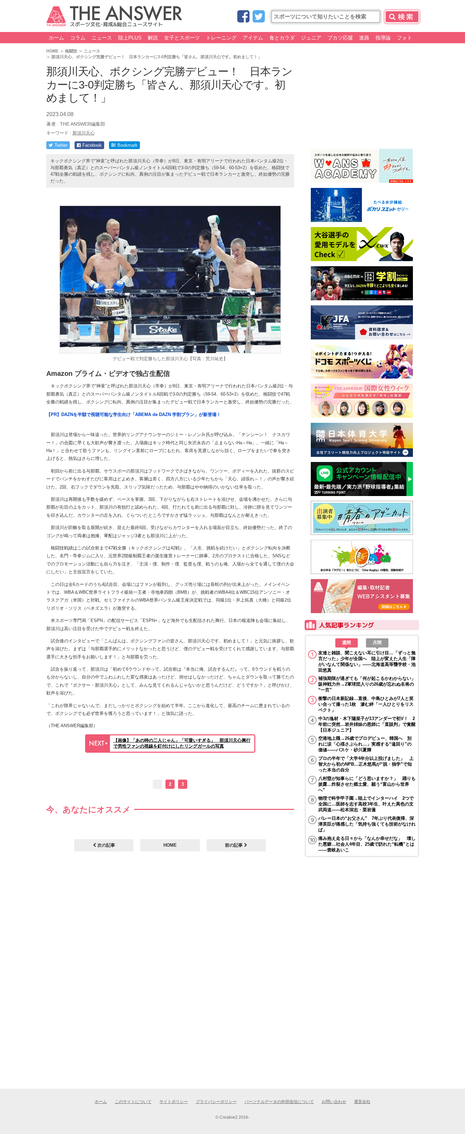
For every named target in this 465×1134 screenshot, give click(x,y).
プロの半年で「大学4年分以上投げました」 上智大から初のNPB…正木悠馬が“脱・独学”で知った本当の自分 (366, 764)
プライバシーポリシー (216, 1101)
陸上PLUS (130, 38)
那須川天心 (84, 132)
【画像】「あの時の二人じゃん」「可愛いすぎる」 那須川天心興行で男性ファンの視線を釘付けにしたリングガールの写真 (182, 743)
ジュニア (311, 38)
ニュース (102, 38)
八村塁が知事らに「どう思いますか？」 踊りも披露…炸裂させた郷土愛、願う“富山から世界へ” (367, 784)
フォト (404, 38)
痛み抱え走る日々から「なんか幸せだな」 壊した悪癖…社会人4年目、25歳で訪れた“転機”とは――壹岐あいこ (367, 844)
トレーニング (221, 38)
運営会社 (362, 1101)
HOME (52, 51)
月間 (377, 642)
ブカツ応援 (340, 38)
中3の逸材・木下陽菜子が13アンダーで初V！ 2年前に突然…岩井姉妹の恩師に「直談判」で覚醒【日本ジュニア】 (367, 724)
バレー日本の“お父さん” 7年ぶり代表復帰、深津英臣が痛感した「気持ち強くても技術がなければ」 (367, 824)
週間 (346, 642)
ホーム (56, 38)
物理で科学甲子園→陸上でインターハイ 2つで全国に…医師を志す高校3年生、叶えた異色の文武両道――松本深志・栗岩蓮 (366, 804)
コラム (77, 38)
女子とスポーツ (182, 38)
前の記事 (234, 845)
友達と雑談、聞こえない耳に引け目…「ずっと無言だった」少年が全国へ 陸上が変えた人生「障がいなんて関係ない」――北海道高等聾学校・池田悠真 (367, 661)
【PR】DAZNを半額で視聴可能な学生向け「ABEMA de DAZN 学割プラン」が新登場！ (133, 414)
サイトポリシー (173, 1101)
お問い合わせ (334, 1101)
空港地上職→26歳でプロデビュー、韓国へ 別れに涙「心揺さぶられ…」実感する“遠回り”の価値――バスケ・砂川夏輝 (365, 744)
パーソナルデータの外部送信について (279, 1101)
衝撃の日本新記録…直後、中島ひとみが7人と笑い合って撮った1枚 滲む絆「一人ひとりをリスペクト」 (366, 704)
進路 (364, 38)
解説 (153, 38)
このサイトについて (133, 1101)
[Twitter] (259, 16)
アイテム (253, 38)
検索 (402, 17)
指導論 (383, 38)
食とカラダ (282, 38)
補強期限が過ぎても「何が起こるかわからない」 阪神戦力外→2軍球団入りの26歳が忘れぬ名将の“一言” (367, 684)
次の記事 (105, 845)
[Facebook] (243, 16)
